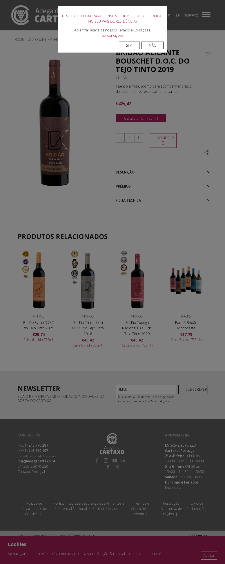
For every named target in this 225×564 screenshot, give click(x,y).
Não (152, 45)
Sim (129, 45)
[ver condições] (112, 35)
